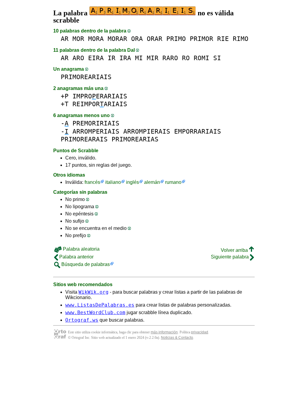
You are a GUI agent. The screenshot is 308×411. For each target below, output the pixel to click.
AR (65, 38)
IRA (125, 58)
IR (112, 58)
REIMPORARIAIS (99, 104)
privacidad (199, 332)
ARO (78, 58)
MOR (78, 38)
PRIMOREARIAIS (86, 77)
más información (164, 332)
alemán (152, 182)
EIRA (96, 58)
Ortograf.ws (81, 320)
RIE (223, 38)
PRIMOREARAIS (84, 139)
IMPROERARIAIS (99, 96)
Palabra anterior (76, 256)
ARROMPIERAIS (146, 131)
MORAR (117, 38)
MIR (153, 58)
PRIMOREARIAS (135, 139)
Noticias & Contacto (177, 337)
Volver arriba (235, 250)
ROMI (201, 58)
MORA (96, 38)
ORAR (154, 38)
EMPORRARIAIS (197, 131)
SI (217, 58)
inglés (132, 182)
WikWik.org (94, 292)
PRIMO (176, 38)
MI (139, 58)
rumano (173, 182)
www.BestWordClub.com (95, 312)
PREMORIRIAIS (95, 123)
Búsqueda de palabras (85, 264)
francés (92, 182)
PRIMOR (201, 38)
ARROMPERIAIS (95, 131)
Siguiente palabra (230, 256)
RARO (170, 58)
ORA (137, 38)
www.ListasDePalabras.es (99, 305)
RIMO (240, 38)
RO (186, 58)
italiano (113, 182)
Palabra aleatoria (81, 249)
